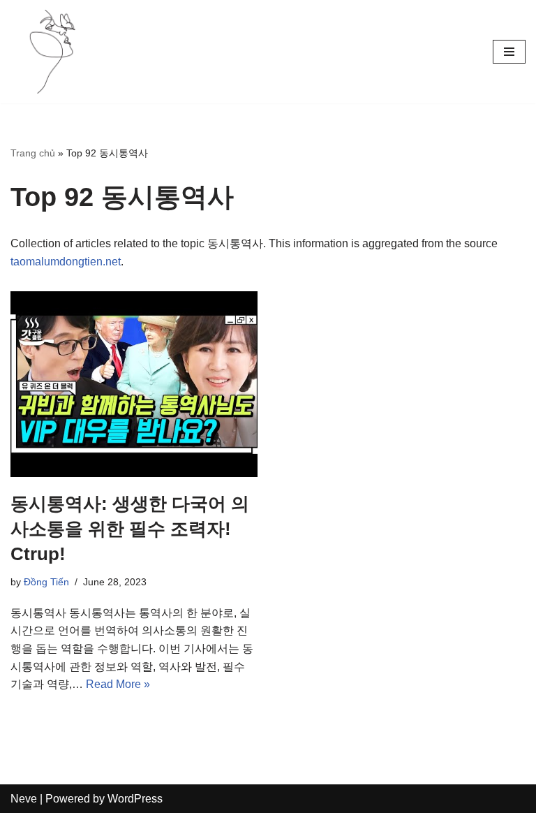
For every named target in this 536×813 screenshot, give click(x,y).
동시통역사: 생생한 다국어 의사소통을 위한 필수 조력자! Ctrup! (129, 529)
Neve (23, 799)
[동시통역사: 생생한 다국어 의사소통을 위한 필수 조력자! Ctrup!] (134, 384)
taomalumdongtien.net (65, 262)
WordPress (135, 799)
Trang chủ (32, 153)
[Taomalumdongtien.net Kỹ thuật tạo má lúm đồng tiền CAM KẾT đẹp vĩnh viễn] (52, 52)
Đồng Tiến (46, 581)
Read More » (118, 684)
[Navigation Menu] (509, 52)
